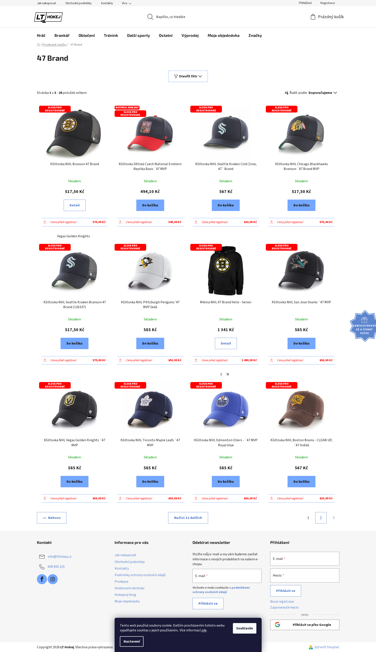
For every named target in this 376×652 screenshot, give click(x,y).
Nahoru (54, 517)
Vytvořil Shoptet (327, 647)
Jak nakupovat (46, 3)
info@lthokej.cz (60, 556)
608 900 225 (56, 566)
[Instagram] (53, 579)
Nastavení (132, 641)
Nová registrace (282, 601)
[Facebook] (42, 579)
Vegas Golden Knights (73, 236)
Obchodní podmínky (78, 3)
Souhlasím (244, 628)
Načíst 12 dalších (188, 517)
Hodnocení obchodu (129, 588)
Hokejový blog (125, 594)
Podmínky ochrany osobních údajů (140, 575)
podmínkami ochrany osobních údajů (221, 590)
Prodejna (121, 581)
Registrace (327, 3)
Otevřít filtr (188, 76)
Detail (75, 205)
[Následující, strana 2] (321, 517)
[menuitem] (41, 35)
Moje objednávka (127, 601)
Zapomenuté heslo (284, 607)
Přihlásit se (208, 603)
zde (204, 630)
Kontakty (107, 3)
